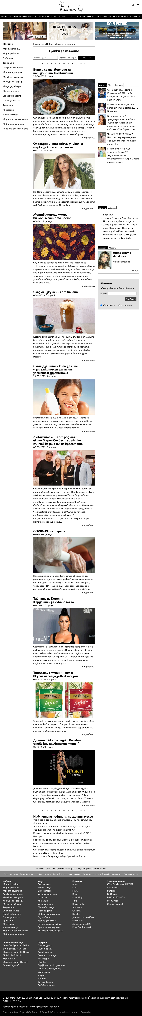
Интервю (43, 900)
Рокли (39, 874)
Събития (8, 58)
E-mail (103, 293)
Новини (57, 16)
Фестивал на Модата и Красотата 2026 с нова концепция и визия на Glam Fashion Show (121, 94)
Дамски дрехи (27, 874)
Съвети (76, 910)
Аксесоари (8, 109)
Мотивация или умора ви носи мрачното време (52, 216)
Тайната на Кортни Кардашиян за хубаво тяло (53, 600)
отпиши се (126, 305)
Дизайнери (126, 16)
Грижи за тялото (65, 44)
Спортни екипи (131, 874)
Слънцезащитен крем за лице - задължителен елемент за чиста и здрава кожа (55, 369)
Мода (64, 16)
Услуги (41, 975)
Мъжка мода (44, 887)
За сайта (40, 868)
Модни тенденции (47, 894)
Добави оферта (46, 985)
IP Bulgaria (45, 1012)
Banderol (111, 890)
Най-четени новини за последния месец (63, 816)
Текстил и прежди (47, 955)
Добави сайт (64, 868)
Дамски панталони (112, 874)
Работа (42, 978)
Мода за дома (45, 910)
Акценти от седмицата (15, 128)
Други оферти (45, 981)
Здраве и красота (12, 95)
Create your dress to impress (65, 1012)
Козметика (78, 904)
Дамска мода (44, 884)
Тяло (74, 900)
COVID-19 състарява (49, 531)
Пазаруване (44, 917)
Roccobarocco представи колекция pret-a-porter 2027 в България (122, 107)
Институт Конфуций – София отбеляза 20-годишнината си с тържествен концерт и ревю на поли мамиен (123, 155)
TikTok (33, 1006)
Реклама (51, 868)
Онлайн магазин (11, 874)
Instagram (43, 1006)
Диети (78, 16)
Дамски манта (74, 874)
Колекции (16, 16)
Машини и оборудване (49, 968)
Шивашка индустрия (49, 914)
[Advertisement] (65, 859)
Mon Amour (113, 900)
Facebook (23, 1006)
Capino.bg (86, 1012)
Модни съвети (45, 904)
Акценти (102, 85)
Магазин (45, 16)
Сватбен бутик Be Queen (16, 952)
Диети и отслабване (83, 917)
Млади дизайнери (12, 86)
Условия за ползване (81, 868)
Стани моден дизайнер (50, 924)
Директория (27, 16)
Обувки (42, 962)
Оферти (37, 16)
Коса (74, 887)
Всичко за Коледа (47, 920)
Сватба (98, 16)
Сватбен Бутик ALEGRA (120, 884)
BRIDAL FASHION (116, 897)
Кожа (75, 894)
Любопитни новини (13, 124)
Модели (116, 16)
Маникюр (77, 897)
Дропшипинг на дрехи (49, 927)
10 (80, 63)
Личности (106, 16)
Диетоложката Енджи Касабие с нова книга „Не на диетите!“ (57, 741)
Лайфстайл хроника (13, 67)
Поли (62, 874)
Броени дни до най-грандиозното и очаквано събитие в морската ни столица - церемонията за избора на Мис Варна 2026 (62, 843)
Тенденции (8, 62)
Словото (33, 1012)
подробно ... (88, 137)
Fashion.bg (6, 16)
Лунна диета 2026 (81, 924)
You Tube (54, 1006)
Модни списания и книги (15, 119)
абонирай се (109, 305)
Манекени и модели (13, 77)
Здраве (71, 16)
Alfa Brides (112, 887)
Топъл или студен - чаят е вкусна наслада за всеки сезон (55, 674)
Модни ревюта (11, 53)
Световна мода (11, 91)
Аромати (8, 105)
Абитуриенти (87, 16)
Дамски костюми (92, 874)
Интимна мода (10, 114)
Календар (136, 16)
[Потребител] (139, 5)
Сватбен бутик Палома (15, 962)
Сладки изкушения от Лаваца (55, 292)
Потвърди (130, 299)
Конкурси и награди (13, 81)
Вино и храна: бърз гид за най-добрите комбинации (53, 71)
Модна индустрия (12, 72)
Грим (75, 890)
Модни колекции (11, 48)
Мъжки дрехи (45, 948)
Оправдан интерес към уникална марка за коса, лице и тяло (58, 145)
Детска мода (44, 890)
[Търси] (134, 5)
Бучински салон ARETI (14, 948)
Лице (75, 884)
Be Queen (112, 894)
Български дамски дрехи (50, 930)
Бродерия (108, 214)
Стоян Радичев (115, 904)
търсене (87, 57)
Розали (23, 1012)
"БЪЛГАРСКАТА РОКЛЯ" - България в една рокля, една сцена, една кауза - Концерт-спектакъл (122, 139)
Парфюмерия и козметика (51, 965)
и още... (135, 270)
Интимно (77, 920)
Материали (44, 972)
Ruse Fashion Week (81, 927)
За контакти (100, 868)
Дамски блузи (51, 874)
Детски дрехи (45, 952)
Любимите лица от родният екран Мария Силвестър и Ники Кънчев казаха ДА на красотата (58, 440)
